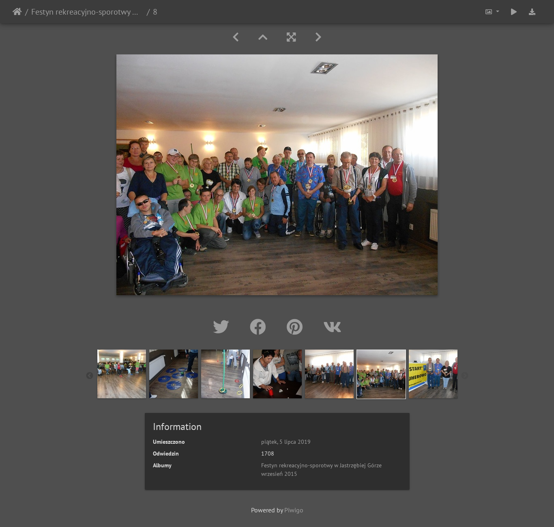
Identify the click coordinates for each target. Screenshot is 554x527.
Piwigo (293, 510)
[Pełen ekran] (291, 37)
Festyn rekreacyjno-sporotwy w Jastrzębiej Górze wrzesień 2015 (87, 11)
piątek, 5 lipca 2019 (286, 441)
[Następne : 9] (318, 37)
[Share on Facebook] (260, 326)
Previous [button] (90, 376)
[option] (122, 374)
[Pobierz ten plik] (532, 11)
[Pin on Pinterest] (297, 326)
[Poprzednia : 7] (236, 37)
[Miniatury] (263, 37)
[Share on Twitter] (223, 326)
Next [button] (465, 376)
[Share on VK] (332, 326)
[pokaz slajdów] (514, 11)
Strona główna (17, 12)
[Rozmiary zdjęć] (492, 11)
